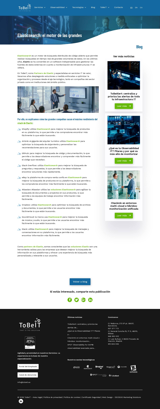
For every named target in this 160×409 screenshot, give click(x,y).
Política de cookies (72, 397)
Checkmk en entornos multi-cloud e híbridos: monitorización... (84, 339)
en (136, 8)
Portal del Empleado (28, 366)
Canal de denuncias (27, 375)
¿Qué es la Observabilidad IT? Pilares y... (84, 332)
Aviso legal (37, 397)
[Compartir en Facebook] (70, 300)
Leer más (122, 106)
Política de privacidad (53, 397)
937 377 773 (113, 328)
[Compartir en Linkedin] (90, 300)
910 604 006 (113, 344)
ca (141, 8)
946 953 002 (113, 336)
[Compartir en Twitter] (76, 300)
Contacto (118, 7)
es (131, 8)
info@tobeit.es (24, 382)
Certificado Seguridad (91, 397)
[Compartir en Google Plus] (83, 300)
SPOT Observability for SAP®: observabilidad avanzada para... (81, 346)
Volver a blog (80, 281)
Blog (93, 7)
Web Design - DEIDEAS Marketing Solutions (121, 397)
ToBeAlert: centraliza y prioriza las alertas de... (83, 325)
